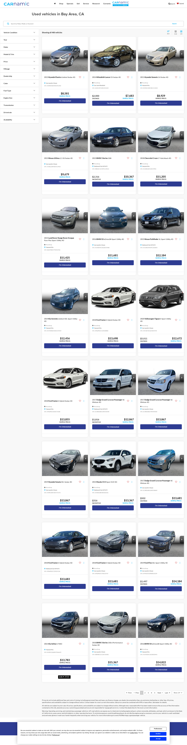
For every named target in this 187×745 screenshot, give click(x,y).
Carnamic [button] (107, 3)
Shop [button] (61, 3)
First (129, 693)
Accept (158, 738)
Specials (70, 3)
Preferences (158, 728)
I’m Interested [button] (65, 100)
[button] (86, 54)
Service (86, 3)
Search (174, 24)
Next (159, 693)
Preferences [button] (56, 735)
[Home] (54, 3)
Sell (78, 3)
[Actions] (84, 77)
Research (96, 3)
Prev (137, 693)
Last (167, 693)
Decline (158, 733)
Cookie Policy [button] (134, 733)
